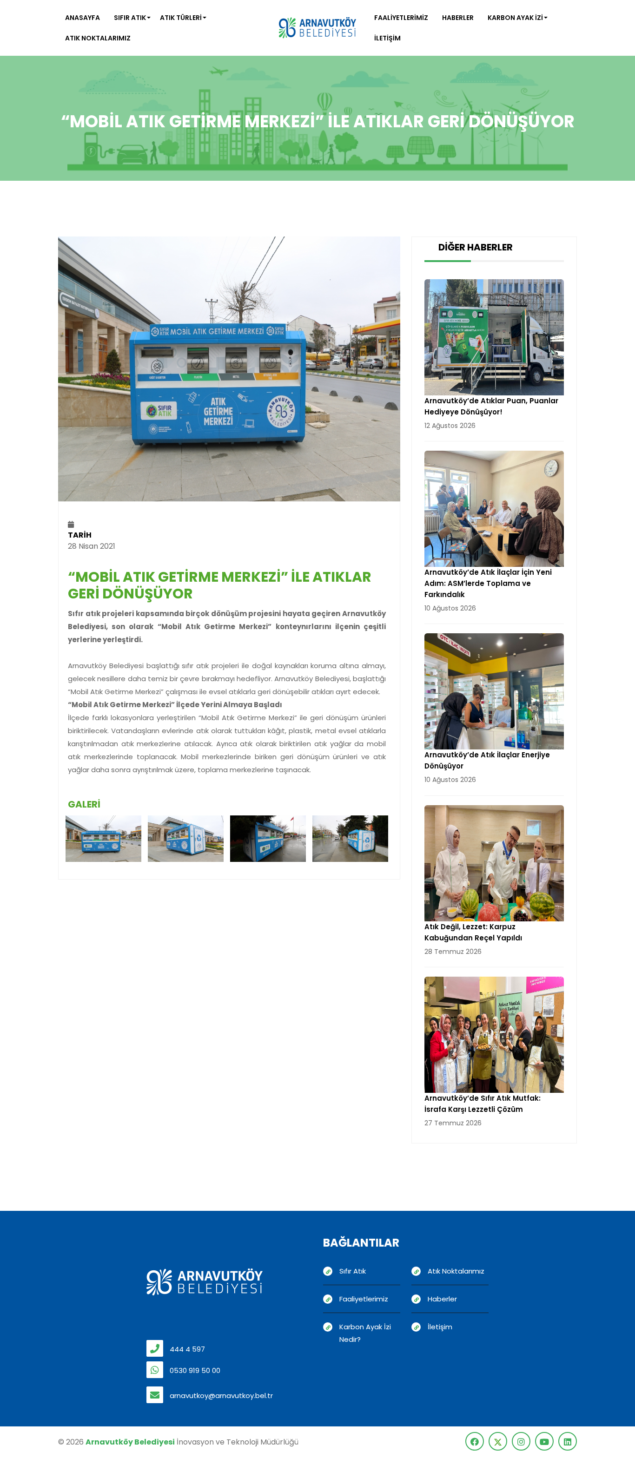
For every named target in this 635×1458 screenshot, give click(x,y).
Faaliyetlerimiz (401, 17)
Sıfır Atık (352, 1271)
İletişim (440, 1327)
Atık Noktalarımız (456, 1271)
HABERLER (458, 17)
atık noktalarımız (98, 38)
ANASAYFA (82, 17)
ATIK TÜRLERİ (181, 17)
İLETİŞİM (387, 38)
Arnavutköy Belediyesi (130, 1442)
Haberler (442, 1299)
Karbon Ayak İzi (515, 17)
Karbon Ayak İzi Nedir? (365, 1333)
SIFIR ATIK (130, 17)
